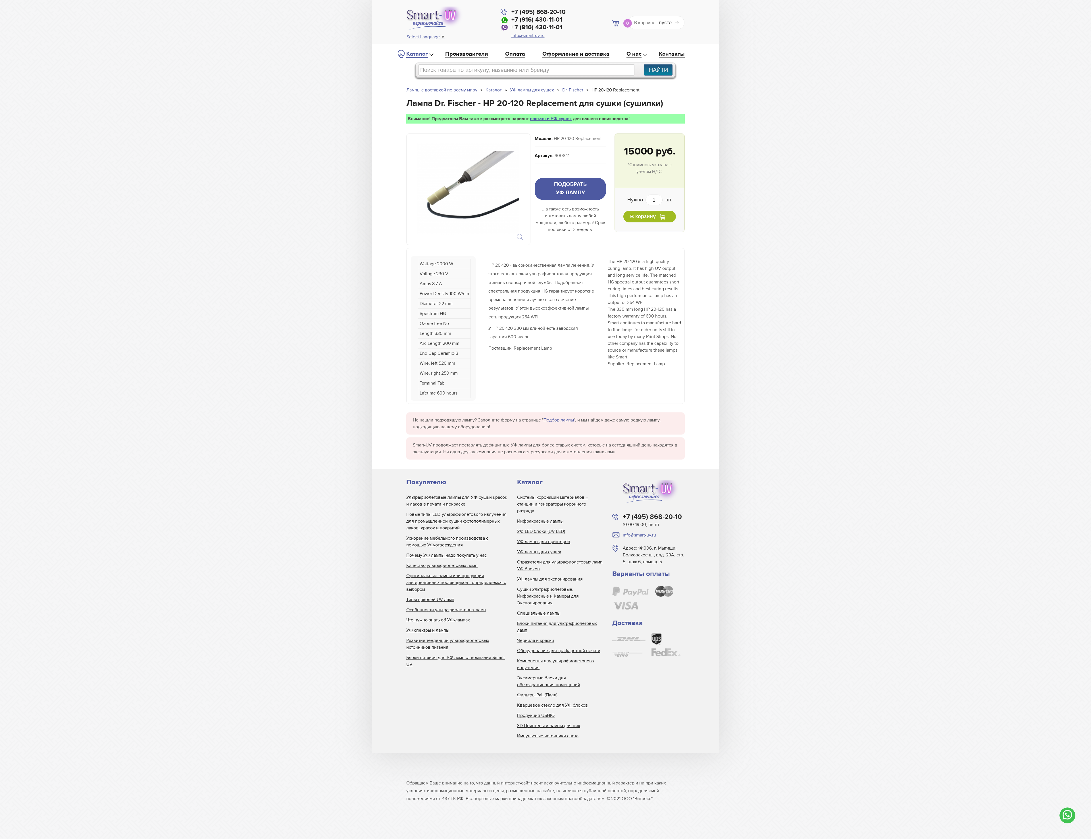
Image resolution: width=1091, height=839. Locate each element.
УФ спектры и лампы (427, 630)
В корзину (643, 216)
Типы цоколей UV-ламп (430, 599)
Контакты (672, 54)
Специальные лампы (538, 613)
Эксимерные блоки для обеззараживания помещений (548, 681)
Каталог (417, 54)
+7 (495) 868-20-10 (538, 12)
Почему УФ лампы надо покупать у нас (446, 555)
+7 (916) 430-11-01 (536, 20)
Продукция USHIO (536, 715)
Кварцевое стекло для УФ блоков (552, 705)
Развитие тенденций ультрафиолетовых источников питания (447, 644)
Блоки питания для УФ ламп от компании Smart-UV (455, 661)
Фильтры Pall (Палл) (537, 695)
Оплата (515, 54)
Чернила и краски (535, 640)
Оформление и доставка (575, 54)
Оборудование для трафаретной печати (558, 651)
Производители (466, 54)
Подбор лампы (559, 420)
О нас (634, 54)
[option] (468, 189)
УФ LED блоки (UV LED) (541, 531)
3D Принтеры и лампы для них (548, 726)
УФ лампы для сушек (539, 552)
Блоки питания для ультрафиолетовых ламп (557, 627)
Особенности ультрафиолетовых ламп (446, 610)
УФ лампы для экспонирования (550, 579)
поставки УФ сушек (551, 119)
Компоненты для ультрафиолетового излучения (555, 664)
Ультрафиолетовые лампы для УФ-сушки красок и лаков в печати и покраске (456, 500)
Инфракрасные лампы (540, 521)
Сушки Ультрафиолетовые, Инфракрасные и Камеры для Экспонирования (548, 596)
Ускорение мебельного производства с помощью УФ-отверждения (447, 541)
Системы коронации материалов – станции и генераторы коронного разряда (552, 504)
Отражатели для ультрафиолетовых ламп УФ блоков (560, 565)
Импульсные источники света (547, 736)
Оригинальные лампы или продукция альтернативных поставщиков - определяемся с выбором (456, 582)
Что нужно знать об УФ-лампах (438, 620)
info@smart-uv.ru (528, 35)
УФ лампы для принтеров (543, 541)
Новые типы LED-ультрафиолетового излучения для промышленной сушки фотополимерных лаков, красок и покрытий (456, 521)
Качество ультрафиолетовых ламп (442, 565)
